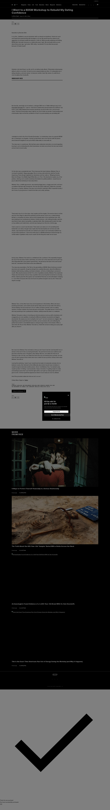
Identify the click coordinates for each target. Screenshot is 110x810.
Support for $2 (56, 411)
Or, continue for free (56, 418)
